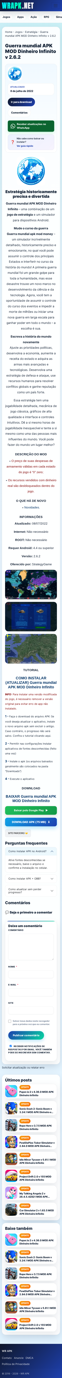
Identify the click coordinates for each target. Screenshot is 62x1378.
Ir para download (21, 102)
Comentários (19, 112)
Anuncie (19, 1357)
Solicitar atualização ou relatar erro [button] (23, 1067)
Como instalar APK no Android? (27, 851)
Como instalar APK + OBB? (24, 878)
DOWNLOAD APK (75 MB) (29, 822)
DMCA (29, 1357)
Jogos (6, 17)
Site (10, 1003)
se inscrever (23, 1052)
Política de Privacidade (16, 1364)
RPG (46, 17)
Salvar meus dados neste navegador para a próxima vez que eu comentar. (31, 1022)
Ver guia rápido (25, 145)
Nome (12, 966)
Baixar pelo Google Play (29, 810)
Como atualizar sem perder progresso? (24, 891)
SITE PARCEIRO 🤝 (18, 833)
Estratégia (31, 31)
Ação (34, 17)
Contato (7, 1357)
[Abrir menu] (55, 5)
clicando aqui (42, 735)
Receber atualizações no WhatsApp (31, 126)
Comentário (15, 930)
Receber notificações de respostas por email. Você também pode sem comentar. (30, 1049)
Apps (20, 17)
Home (8, 31)
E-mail (13, 984)
